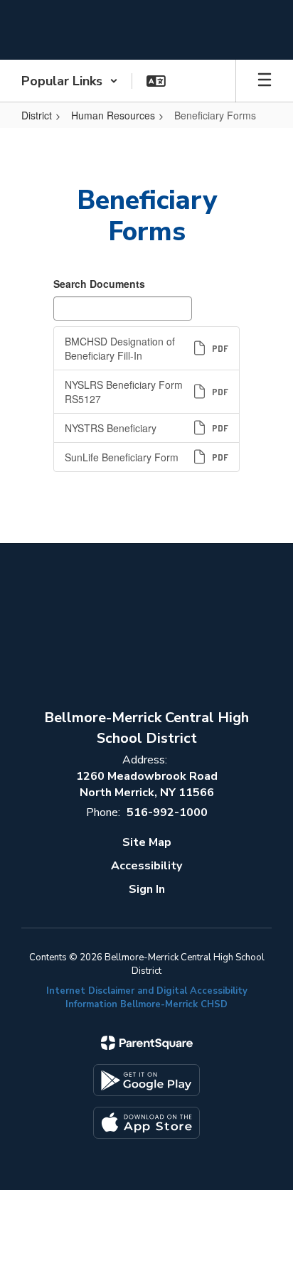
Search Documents (99, 284)
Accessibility (146, 866)
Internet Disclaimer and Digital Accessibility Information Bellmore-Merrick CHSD (146, 997)
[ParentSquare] (146, 1042)
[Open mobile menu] (264, 81)
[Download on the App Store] (146, 1123)
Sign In (147, 889)
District (36, 115)
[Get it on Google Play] (146, 1080)
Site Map (146, 842)
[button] (69, 81)
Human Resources (113, 115)
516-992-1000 (167, 812)
